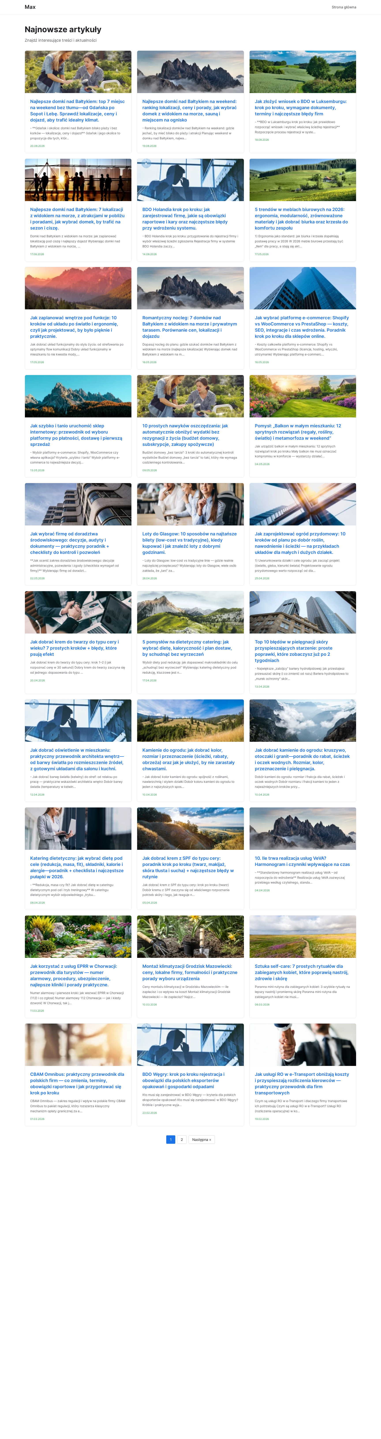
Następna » (201, 1139)
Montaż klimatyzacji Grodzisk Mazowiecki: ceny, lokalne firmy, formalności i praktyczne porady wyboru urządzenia (189, 972)
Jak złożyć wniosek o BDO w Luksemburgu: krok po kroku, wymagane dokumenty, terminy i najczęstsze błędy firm (301, 107)
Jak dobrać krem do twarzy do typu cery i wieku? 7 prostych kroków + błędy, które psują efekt (74, 648)
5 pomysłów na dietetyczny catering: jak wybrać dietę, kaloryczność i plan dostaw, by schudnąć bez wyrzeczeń (187, 648)
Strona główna (344, 7)
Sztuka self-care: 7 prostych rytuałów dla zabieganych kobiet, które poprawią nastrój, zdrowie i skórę (302, 972)
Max (30, 7)
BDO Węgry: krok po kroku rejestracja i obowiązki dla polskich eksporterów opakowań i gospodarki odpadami (183, 1080)
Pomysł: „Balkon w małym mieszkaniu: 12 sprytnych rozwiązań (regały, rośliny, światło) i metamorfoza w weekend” (298, 432)
